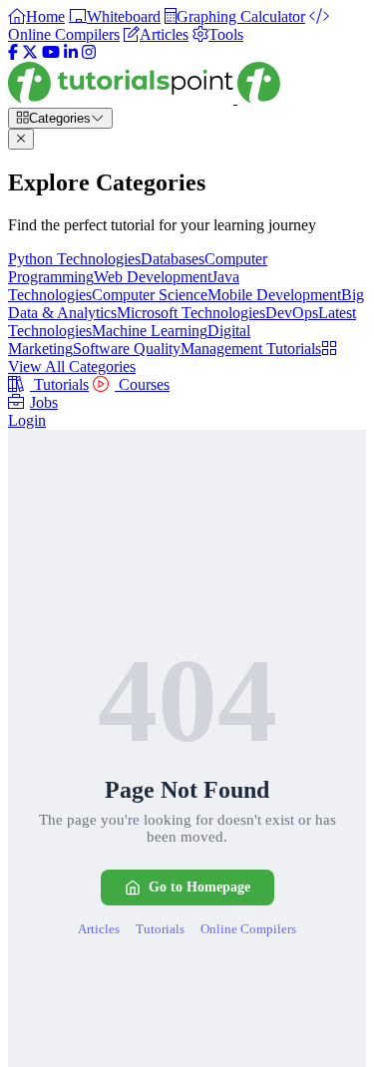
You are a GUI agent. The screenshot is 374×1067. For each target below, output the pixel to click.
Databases (172, 258)
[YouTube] (51, 52)
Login (27, 420)
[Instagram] (89, 52)
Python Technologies (74, 258)
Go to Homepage (199, 887)
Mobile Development (274, 294)
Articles (99, 928)
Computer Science (149, 294)
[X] (30, 52)
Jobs (44, 402)
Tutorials (59, 384)
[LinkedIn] (71, 52)
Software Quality (127, 348)
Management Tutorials (251, 348)
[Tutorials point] (144, 98)
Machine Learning (149, 330)
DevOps (291, 312)
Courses (142, 384)
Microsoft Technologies (191, 312)
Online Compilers (248, 928)
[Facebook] (13, 52)
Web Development (152, 276)
